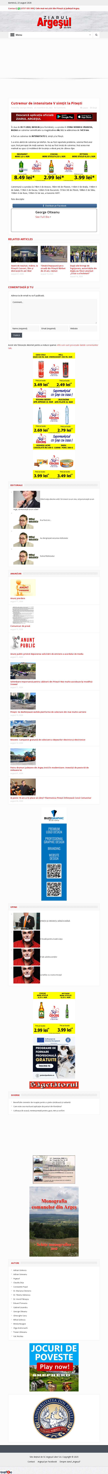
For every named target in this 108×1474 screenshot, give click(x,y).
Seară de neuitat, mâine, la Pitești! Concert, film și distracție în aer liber (24, 268)
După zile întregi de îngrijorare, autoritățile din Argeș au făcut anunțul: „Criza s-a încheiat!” (83, 269)
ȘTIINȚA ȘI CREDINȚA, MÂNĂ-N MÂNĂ (55, 921)
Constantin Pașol (20, 1286)
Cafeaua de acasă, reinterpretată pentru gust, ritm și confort (38, 1110)
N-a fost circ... (45, 520)
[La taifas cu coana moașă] (26, 975)
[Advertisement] (54, 58)
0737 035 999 (27, 8)
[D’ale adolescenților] (26, 957)
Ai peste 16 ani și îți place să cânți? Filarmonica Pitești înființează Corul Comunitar (50, 797)
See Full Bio (42, 216)
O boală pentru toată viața (51, 939)
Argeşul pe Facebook (47, 1461)
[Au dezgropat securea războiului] (26, 538)
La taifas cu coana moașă (51, 975)
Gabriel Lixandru (20, 1307)
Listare (85, 108)
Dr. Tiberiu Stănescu (21, 1295)
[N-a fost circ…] (26, 520)
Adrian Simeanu (20, 1274)
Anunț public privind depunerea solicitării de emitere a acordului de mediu (46, 654)
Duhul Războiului (47, 556)
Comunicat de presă (20, 626)
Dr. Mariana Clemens (22, 1291)
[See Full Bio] (50, 216)
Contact (12, 8)
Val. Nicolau (18, 1336)
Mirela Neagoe (19, 1323)
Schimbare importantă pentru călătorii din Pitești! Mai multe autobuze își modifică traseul (51, 682)
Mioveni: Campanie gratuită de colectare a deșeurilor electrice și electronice (47, 739)
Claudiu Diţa (18, 1282)
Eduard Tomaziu (20, 1303)
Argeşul (16, 1278)
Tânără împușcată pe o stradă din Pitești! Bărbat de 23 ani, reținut (53, 268)
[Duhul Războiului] (26, 556)
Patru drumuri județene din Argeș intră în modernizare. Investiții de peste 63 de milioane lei (49, 768)
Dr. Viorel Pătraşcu (21, 1299)
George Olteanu (26, 108)
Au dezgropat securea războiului (54, 538)
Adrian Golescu (19, 1270)
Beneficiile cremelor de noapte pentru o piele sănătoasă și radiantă (41, 1102)
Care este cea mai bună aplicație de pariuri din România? (37, 1106)
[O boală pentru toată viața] (26, 939)
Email (95, 108)
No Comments (60, 108)
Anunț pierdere (17, 598)
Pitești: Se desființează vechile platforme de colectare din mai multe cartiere (48, 712)
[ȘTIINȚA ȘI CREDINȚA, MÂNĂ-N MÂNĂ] (26, 921)
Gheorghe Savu (20, 1315)
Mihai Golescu (19, 1319)
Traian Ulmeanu (20, 1332)
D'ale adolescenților (48, 957)
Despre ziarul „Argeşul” (70, 1461)
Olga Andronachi (20, 1328)
